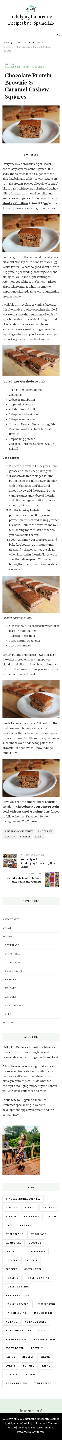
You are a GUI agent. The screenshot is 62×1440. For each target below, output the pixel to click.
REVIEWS (8, 1022)
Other (6, 928)
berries (11, 1216)
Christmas (13, 1243)
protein (25, 837)
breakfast (32, 1216)
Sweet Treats (14, 1005)
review (27, 1357)
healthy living (17, 1295)
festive (11, 1269)
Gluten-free (13, 67)
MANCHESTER (11, 919)
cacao (51, 1216)
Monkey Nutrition (15, 203)
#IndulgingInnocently (19, 831)
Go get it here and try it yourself (31, 339)
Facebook (32, 816)
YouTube (28, 821)
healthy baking (38, 1278)
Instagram (9, 821)
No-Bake (10, 988)
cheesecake (14, 1234)
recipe (39, 837)
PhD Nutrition (44, 1339)
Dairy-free (12, 954)
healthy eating (17, 1286)
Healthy (28, 67)
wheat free (42, 1383)
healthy (10, 837)
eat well (31, 1260)
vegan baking (16, 1383)
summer (28, 1366)
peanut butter (16, 1339)
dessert (11, 1260)
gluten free (45, 831)
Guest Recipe (13, 971)
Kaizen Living (16, 1313)
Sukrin (11, 1366)
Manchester (43, 1313)
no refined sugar (18, 1330)
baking (29, 1207)
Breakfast (12, 945)
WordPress (38, 1431)
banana (49, 1207)
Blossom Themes (44, 1427)
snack (45, 1357)
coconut (35, 1243)
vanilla (12, 1374)
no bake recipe (35, 1322)
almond (11, 1207)
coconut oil (14, 1251)
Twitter (44, 816)
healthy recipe (17, 1304)
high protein (45, 1304)
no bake (11, 1322)
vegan (30, 1374)
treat (46, 1366)
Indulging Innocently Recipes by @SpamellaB (31, 19)
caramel (26, 1225)
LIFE (5, 910)
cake (9, 1225)
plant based (15, 1348)
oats (41, 1330)
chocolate (38, 1234)
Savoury (10, 997)
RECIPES (39, 67)
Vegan (9, 1014)
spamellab (31, 155)
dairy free (37, 1251)
